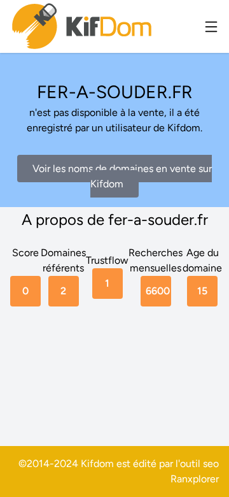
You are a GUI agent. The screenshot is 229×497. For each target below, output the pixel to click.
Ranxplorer (194, 479)
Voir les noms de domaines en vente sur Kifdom (122, 176)
